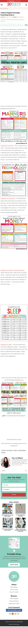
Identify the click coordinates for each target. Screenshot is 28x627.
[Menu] (2, 5)
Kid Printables (9, 450)
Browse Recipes (14, 601)
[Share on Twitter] (7, 25)
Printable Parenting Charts (14, 439)
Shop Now (14, 564)
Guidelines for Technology (8, 198)
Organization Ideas (14, 603)
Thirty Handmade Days (14, 5)
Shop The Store (14, 592)
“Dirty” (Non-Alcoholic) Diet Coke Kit (7, 529)
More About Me (18, 464)
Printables (3, 452)
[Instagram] (15, 614)
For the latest (15, 1)
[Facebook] (10, 614)
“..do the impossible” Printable (20, 515)
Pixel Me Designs (16, 624)
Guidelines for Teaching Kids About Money (13, 270)
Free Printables (14, 598)
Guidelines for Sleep (6, 344)
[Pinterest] (13, 614)
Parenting (15, 450)
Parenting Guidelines (22, 450)
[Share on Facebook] (3, 25)
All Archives (3, 450)
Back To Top (20, 621)
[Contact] (18, 614)
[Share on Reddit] (16, 25)
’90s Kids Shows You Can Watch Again (7, 515)
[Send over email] (21, 25)
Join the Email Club (14, 610)
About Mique (14, 587)
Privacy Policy (14, 589)
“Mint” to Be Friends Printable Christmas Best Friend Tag (20, 530)
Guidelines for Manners (7, 145)
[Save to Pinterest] (12, 25)
